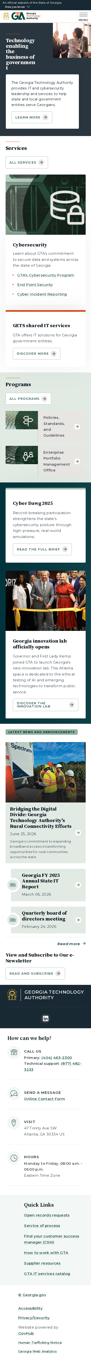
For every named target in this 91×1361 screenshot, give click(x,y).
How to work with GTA (46, 1252)
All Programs (24, 399)
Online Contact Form (44, 1099)
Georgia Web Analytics (37, 1351)
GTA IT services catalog (47, 1273)
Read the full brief (38, 549)
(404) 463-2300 (56, 1057)
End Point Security (35, 284)
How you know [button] (15, 7)
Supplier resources (42, 1263)
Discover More (33, 353)
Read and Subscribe (31, 973)
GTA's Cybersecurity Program (45, 275)
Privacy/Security (34, 1317)
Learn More (28, 117)
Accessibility (30, 1308)
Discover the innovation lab (34, 704)
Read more (68, 943)
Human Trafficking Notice (40, 1342)
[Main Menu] (82, 16)
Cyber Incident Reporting (42, 294)
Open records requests (46, 1215)
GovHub (26, 1333)
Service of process (42, 1225)
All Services (23, 162)
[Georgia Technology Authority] (22, 16)
